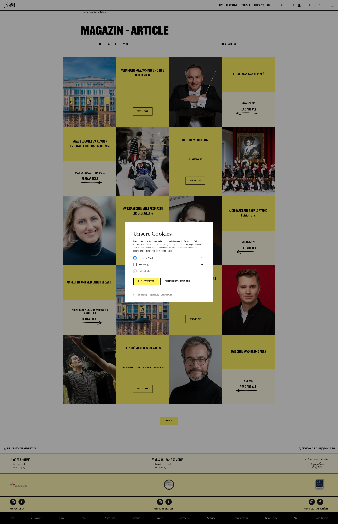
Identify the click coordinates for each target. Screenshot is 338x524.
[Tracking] (135, 264)
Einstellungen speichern (177, 281)
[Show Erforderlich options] (202, 271)
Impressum (154, 295)
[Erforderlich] (135, 271)
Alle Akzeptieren (146, 281)
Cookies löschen (140, 295)
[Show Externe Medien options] (202, 258)
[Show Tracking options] (202, 264)
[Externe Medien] (135, 258)
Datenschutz (166, 295)
